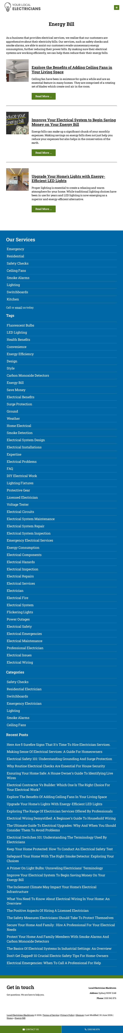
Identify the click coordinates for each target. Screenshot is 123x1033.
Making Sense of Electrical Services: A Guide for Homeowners (54, 751)
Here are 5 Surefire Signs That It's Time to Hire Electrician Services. (58, 744)
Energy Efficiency (20, 354)
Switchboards (17, 292)
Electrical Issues (19, 655)
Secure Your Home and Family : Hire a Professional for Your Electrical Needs (61, 927)
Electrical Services (21, 583)
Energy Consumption (23, 547)
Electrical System (20, 605)
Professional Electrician (25, 648)
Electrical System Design (26, 440)
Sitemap (80, 1015)
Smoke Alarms (18, 278)
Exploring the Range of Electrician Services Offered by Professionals (60, 811)
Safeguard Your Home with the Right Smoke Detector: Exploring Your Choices (60, 858)
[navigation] (116, 7)
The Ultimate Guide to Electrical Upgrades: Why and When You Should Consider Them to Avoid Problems (61, 827)
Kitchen (13, 299)
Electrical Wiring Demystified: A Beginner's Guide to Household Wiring (61, 818)
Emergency (15, 249)
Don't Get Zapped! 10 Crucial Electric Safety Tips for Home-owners (57, 955)
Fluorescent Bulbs (20, 325)
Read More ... (43, 96)
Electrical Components (24, 555)
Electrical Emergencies (24, 633)
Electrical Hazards (21, 562)
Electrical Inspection (22, 569)
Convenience (16, 347)
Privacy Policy (67, 1015)
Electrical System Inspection (29, 533)
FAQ (10, 468)
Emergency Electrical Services (30, 540)
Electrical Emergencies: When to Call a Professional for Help (54, 963)
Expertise (14, 454)
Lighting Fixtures (20, 483)
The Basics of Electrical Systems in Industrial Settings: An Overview (59, 948)
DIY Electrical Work (22, 476)
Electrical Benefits (20, 397)
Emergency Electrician (24, 703)
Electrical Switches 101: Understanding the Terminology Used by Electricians (57, 839)
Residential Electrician (24, 689)
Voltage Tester (18, 504)
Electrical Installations (24, 447)
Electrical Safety (19, 626)
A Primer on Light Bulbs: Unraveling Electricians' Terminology (55, 868)
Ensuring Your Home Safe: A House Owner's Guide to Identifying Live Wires (60, 775)
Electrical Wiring (20, 662)
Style (11, 368)
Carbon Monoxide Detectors (28, 375)
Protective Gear (18, 490)
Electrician (15, 590)
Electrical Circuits (20, 511)
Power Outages (18, 619)
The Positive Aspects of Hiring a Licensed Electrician (48, 910)
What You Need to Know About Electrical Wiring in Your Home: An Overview (58, 901)
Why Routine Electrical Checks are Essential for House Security (56, 766)
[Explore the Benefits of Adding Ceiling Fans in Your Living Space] (17, 81)
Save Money (16, 390)
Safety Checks (17, 263)
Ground (12, 411)
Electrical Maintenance (24, 641)
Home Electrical (19, 425)
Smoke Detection (20, 433)
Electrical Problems (22, 461)
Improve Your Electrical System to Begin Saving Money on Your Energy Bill (74, 122)
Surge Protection (19, 404)
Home (10, 1018)
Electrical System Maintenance (31, 519)
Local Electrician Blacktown (20, 1015)
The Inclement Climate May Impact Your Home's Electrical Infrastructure (51, 889)
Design (12, 361)
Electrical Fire (17, 598)
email (18, 307)
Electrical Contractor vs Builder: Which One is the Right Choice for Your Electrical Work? (58, 787)
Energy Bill (15, 382)
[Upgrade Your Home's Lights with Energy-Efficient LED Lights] (17, 189)
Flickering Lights (20, 612)
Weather (13, 418)
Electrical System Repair (25, 526)
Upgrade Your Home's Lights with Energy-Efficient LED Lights (68, 178)
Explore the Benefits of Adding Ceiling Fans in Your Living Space (72, 69)
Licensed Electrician (22, 497)
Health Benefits (18, 339)
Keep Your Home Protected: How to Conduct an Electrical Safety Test (60, 849)
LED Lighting (17, 332)
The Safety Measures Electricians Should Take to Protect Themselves (60, 918)
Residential (15, 256)
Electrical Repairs (20, 576)
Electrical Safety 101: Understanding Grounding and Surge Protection (59, 759)
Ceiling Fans (16, 270)
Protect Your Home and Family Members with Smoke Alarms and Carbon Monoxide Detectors (58, 938)
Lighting (13, 285)
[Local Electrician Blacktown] (22, 11)
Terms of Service (51, 1015)
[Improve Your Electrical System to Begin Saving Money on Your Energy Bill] (17, 133)
